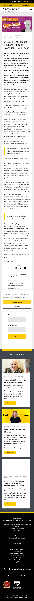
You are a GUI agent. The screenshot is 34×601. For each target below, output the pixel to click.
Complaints (17, 562)
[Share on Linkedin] (20, 268)
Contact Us (24, 1)
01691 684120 (16, 1)
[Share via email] (25, 268)
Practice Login (8, 5)
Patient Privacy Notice (17, 556)
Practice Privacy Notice (17, 553)
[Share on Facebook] (12, 268)
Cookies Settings (17, 306)
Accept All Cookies (17, 302)
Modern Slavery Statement (17, 560)
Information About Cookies (17, 558)
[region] (17, 300)
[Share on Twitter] (16, 268)
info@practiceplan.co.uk (17, 538)
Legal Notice (17, 551)
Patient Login (25, 5)
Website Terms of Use (17, 549)
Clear (25, 597)
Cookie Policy (25, 297)
